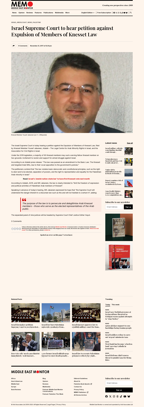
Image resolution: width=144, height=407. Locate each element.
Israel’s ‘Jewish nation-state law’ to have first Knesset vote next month (59, 179)
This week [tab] (115, 305)
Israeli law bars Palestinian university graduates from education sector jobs (53, 326)
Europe (13, 387)
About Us (77, 381)
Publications (48, 13)
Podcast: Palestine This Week (53, 394)
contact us (47, 230)
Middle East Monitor (61, 227)
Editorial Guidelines (80, 378)
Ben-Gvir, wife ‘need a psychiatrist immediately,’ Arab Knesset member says (25, 354)
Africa (13, 378)
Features (38, 13)
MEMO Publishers (80, 392)
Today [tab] (107, 305)
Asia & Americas (16, 381)
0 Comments (22, 46)
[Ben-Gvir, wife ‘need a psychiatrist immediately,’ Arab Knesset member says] (25, 341)
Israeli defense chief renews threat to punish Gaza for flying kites (118, 357)
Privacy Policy (79, 389)
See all (130, 143)
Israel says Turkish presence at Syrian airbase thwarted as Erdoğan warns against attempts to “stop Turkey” (118, 315)
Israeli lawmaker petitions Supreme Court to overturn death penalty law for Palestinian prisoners (25, 326)
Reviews (29, 13)
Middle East (22, 22)
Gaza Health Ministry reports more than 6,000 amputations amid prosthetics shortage (114, 193)
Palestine (37, 22)
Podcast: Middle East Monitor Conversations (53, 390)
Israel (13, 22)
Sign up (128, 207)
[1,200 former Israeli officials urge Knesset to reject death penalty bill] (56, 341)
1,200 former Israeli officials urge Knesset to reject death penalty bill (55, 354)
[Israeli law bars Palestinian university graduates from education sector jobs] (56, 312)
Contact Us (78, 387)
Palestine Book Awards (82, 384)
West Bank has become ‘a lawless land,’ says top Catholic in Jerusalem (118, 346)
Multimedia (59, 13)
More (67, 13)
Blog (44, 378)
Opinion (21, 13)
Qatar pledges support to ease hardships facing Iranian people (118, 327)
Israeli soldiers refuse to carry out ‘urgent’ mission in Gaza (117, 336)
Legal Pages (51, 404)
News (14, 13)
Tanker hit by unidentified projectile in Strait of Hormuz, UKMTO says (113, 171)
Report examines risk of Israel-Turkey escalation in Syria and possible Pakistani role (114, 182)
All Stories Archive (80, 395)
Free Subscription (104, 13)
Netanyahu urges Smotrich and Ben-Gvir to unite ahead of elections (113, 161)
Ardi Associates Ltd (126, 404)
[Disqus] (56, 263)
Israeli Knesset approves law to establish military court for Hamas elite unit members (86, 326)
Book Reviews (16, 389)
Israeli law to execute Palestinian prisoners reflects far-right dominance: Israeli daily (85, 354)
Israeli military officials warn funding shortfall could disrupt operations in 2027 (114, 150)
